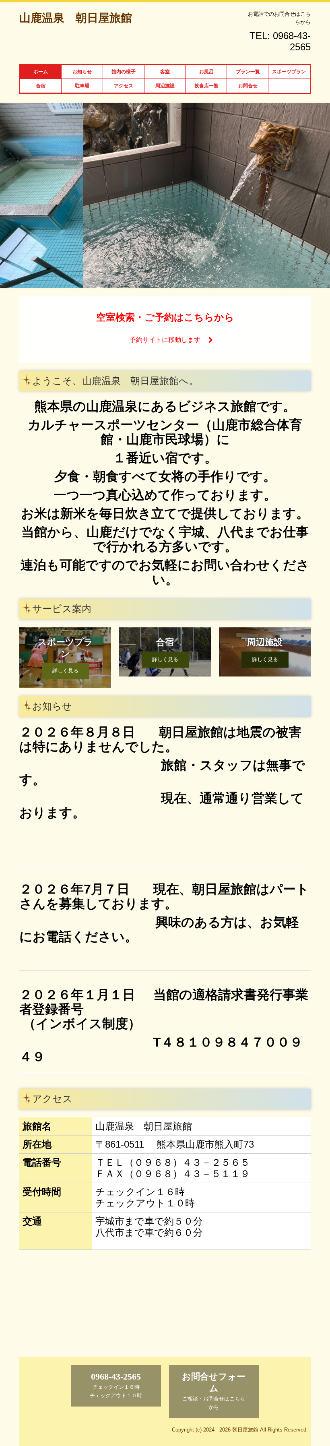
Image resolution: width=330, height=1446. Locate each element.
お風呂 (206, 71)
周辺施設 (165, 86)
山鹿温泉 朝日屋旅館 (75, 18)
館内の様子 (123, 71)
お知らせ (82, 71)
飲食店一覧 (206, 86)
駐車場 (82, 86)
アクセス (123, 86)
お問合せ (248, 86)
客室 (165, 71)
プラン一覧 (248, 71)
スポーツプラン (289, 71)
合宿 (40, 86)
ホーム (40, 71)
